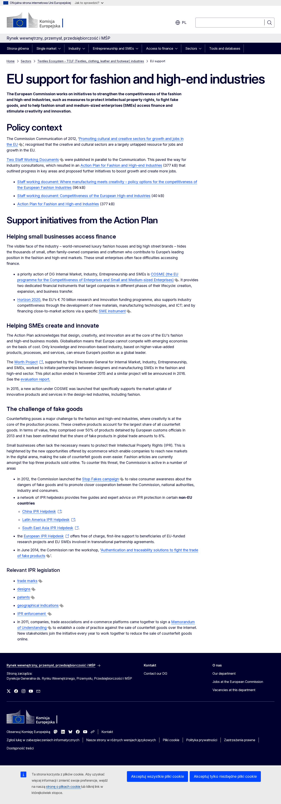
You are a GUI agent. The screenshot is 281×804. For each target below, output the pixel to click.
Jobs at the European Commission (237, 682)
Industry (75, 48)
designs (23, 589)
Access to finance (159, 48)
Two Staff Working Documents (33, 159)
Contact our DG (155, 673)
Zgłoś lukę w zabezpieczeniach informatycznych (43, 740)
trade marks (27, 581)
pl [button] (184, 22)
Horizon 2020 (28, 299)
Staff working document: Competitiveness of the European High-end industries (83, 196)
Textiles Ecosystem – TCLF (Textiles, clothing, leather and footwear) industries (90, 61)
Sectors (191, 48)
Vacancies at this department (233, 690)
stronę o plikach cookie (63, 787)
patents (23, 597)
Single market (46, 48)
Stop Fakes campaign (100, 479)
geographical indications (38, 605)
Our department (224, 673)
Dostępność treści (20, 748)
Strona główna (18, 48)
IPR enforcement (32, 613)
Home (11, 61)
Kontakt (107, 732)
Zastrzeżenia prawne (239, 740)
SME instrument (112, 311)
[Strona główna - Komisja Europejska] (40, 20)
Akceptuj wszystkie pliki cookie (157, 776)
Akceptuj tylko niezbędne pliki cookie (225, 776)
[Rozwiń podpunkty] (60, 48)
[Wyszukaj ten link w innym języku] (21, 145)
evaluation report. (35, 379)
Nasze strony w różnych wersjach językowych (121, 740)
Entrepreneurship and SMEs (113, 48)
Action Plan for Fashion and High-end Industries (121, 165)
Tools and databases (224, 48)
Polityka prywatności (201, 740)
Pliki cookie (171, 740)
